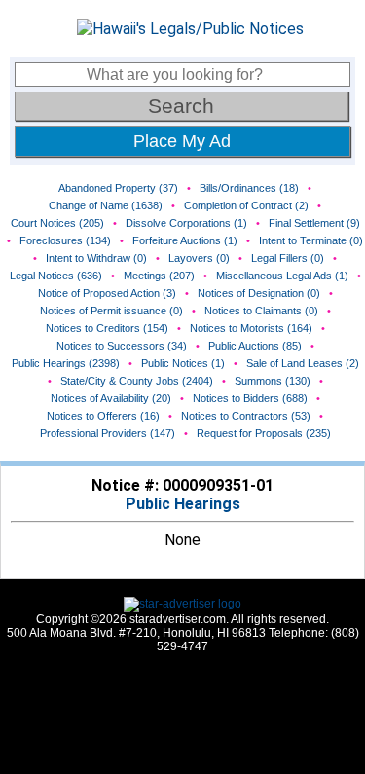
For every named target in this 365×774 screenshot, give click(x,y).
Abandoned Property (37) (118, 188)
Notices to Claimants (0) (261, 310)
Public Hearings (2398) (66, 363)
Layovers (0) (199, 258)
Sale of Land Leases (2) (302, 363)
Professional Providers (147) (107, 433)
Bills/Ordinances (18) (249, 188)
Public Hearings (183, 504)
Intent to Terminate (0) (311, 240)
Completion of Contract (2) (246, 205)
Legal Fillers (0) (287, 258)
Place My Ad (182, 141)
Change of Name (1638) (106, 205)
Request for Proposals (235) (264, 433)
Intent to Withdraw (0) (96, 258)
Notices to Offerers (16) (103, 416)
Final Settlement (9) (314, 223)
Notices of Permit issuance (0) (111, 310)
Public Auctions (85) (255, 345)
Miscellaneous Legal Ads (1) (282, 275)
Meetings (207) (159, 275)
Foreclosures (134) (65, 240)
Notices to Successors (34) (121, 345)
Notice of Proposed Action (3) (107, 293)
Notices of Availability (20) (111, 398)
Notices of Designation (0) (259, 293)
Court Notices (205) (57, 223)
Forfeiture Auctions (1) (184, 240)
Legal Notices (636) (56, 275)
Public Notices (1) (183, 363)
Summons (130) (272, 381)
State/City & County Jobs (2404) (136, 381)
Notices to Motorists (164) (251, 328)
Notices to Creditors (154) (107, 328)
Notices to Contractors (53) (245, 416)
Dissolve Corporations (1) (186, 223)
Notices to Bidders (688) (250, 398)
